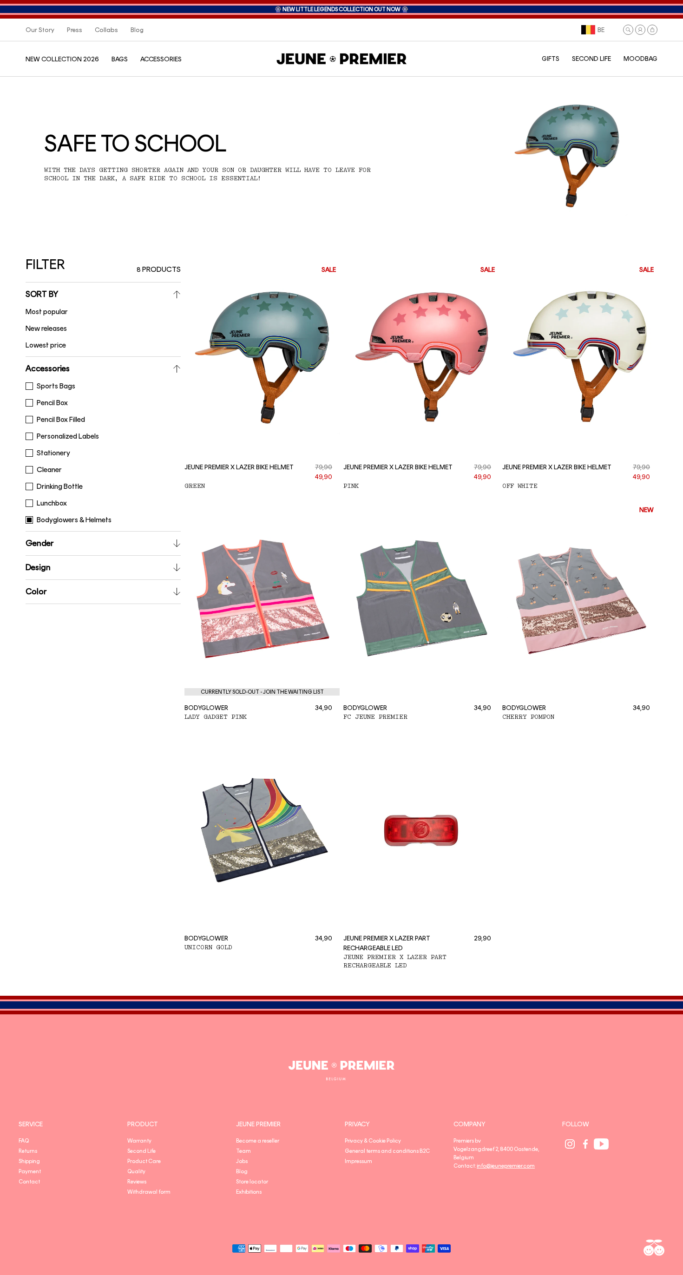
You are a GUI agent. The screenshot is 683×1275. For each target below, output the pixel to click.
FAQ (24, 1140)
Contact (29, 1181)
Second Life (141, 1151)
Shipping (29, 1161)
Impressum (358, 1161)
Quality (136, 1171)
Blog (242, 1171)
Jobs (242, 1161)
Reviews (136, 1181)
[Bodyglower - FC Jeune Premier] (421, 598)
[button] (628, 30)
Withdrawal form (149, 1192)
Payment (30, 1171)
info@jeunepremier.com (506, 1166)
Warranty (139, 1140)
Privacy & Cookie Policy (373, 1140)
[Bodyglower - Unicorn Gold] (262, 829)
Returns (28, 1151)
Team (243, 1151)
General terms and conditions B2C (387, 1151)
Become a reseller (257, 1140)
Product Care (144, 1161)
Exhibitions (249, 1192)
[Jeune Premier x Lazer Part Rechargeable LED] (421, 829)
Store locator (252, 1181)
